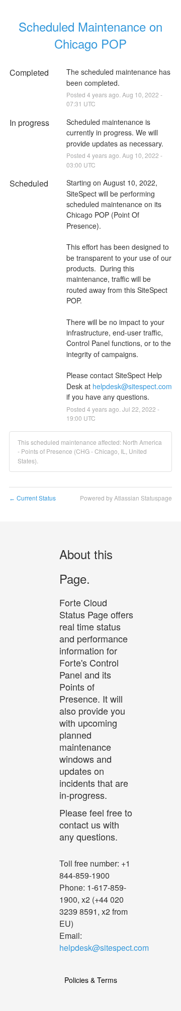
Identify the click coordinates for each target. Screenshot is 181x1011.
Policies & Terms (90, 980)
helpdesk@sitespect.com (132, 386)
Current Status (32, 497)
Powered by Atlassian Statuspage (126, 497)
